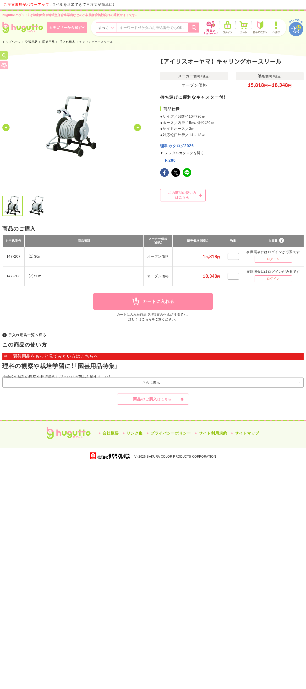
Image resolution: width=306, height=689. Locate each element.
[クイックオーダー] (296, 27)
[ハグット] (22, 27)
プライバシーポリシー (171, 433)
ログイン (273, 259)
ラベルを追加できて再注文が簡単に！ (59, 4)
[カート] (243, 27)
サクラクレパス (110, 455)
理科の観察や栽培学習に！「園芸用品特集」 (60, 365)
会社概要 (111, 433)
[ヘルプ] (276, 27)
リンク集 (135, 433)
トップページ (11, 42)
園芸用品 (48, 42)
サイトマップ (247, 433)
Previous (6, 127)
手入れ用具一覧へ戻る (27, 335)
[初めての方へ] (260, 27)
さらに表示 (151, 382)
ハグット (69, 433)
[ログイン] (227, 27)
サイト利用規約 (213, 433)
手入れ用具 (67, 42)
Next (137, 127)
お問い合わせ (4, 65)
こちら (147, 319)
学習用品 (31, 42)
